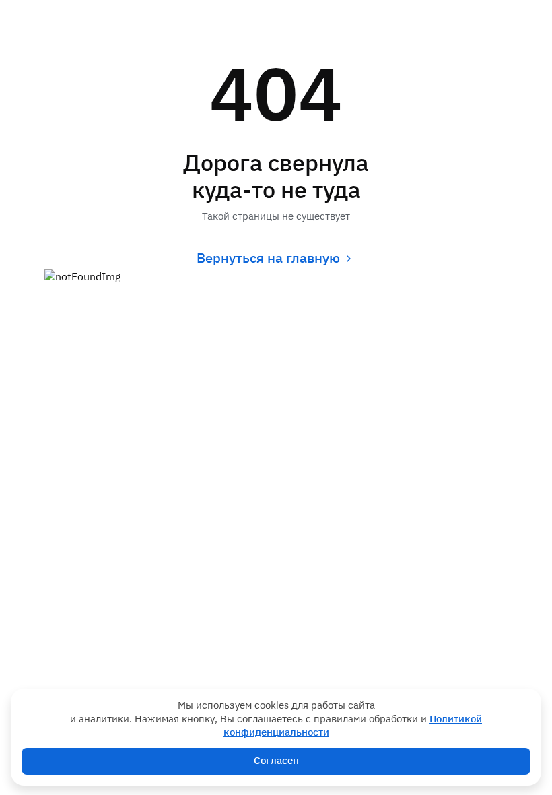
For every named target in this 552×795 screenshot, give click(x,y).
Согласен (276, 761)
